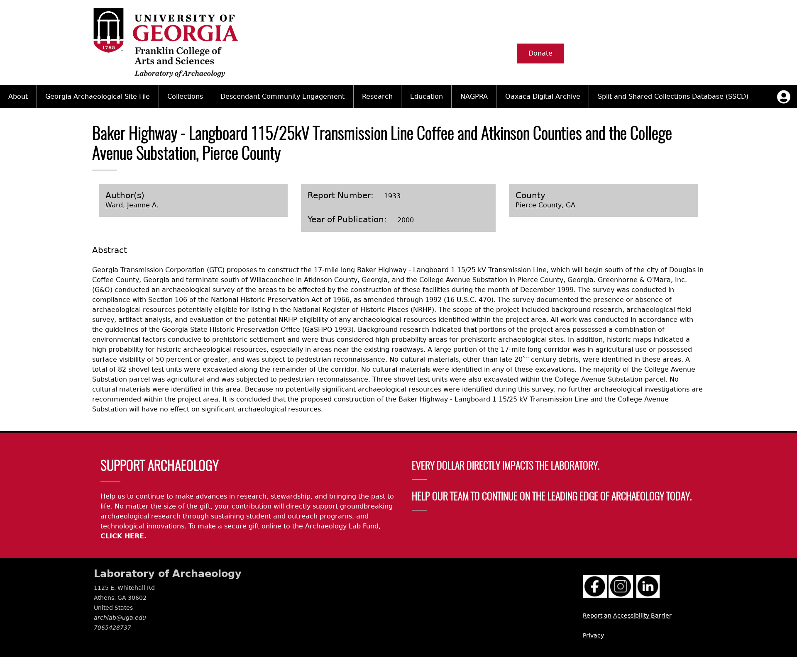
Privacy (593, 635)
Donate (540, 53)
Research (377, 96)
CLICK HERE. (123, 536)
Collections (185, 96)
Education (426, 96)
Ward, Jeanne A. (132, 205)
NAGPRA (474, 96)
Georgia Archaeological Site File (97, 96)
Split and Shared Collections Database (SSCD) (673, 96)
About (18, 96)
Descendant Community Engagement (282, 96)
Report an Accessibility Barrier (627, 615)
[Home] (165, 42)
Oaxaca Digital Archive (542, 96)
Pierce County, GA (545, 205)
